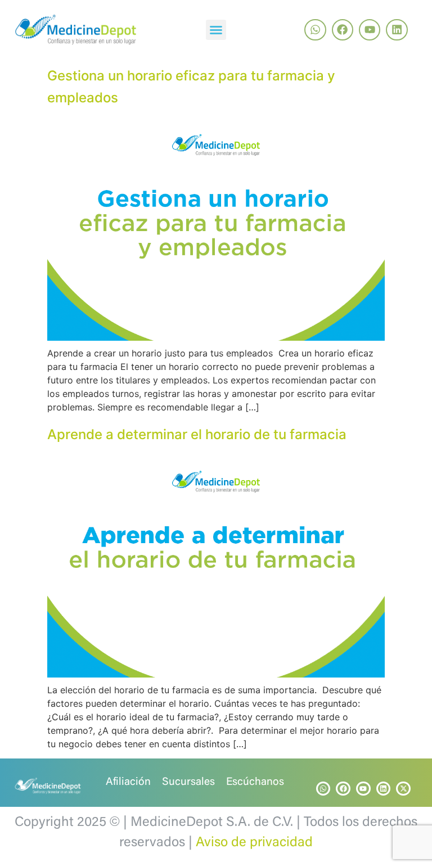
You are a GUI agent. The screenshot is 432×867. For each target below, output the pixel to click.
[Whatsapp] (315, 29)
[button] (216, 30)
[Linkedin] (396, 29)
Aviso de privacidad (254, 843)
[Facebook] (342, 29)
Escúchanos (255, 782)
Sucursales (188, 782)
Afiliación (128, 782)
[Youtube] (369, 29)
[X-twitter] (403, 789)
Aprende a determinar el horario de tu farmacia (196, 434)
